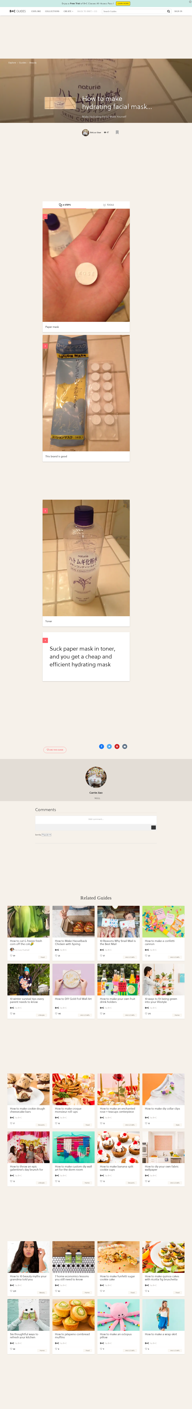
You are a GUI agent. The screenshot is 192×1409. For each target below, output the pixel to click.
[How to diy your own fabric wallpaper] (163, 1147)
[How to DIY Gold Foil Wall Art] (73, 979)
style (177, 1125)
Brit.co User (95, 132)
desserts (41, 1125)
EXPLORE (36, 11)
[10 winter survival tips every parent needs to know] (28, 979)
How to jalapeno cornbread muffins (72, 1336)
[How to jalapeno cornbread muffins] (73, 1315)
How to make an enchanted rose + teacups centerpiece (117, 1110)
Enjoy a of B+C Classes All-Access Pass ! (88, 3)
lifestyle (41, 1015)
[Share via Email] (124, 746)
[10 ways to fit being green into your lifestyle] (163, 979)
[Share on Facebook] (101, 746)
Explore (12, 62)
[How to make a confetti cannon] (163, 922)
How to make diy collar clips (162, 1108)
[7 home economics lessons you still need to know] (73, 1257)
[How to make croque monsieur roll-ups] (73, 1089)
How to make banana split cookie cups (116, 1168)
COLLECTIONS (52, 11)
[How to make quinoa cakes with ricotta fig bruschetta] (163, 1257)
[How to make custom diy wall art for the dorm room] (73, 1147)
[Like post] (117, 132)
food (43, 957)
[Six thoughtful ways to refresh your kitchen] (28, 1315)
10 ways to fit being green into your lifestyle (161, 1000)
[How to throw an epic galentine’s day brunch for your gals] (28, 1147)
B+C (65, 950)
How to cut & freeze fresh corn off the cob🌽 (26, 942)
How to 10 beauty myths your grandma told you (28, 1278)
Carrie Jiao (96, 792)
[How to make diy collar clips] (163, 1089)
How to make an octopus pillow (116, 1336)
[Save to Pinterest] (117, 746)
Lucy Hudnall (24, 950)
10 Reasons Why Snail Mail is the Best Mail (118, 942)
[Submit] (168, 11)
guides (22, 62)
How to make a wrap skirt (161, 1334)
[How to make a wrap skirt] (163, 1315)
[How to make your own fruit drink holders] (118, 979)
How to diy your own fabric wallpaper (162, 1168)
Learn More (123, 4)
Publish (153, 827)
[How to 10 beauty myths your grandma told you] (28, 1257)
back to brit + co (87, 11)
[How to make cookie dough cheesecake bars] (28, 1089)
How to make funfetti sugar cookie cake (117, 1278)
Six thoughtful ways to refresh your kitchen (24, 1336)
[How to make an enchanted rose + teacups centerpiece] (118, 1089)
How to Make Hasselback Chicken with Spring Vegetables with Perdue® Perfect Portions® (71, 945)
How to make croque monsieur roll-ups (68, 1110)
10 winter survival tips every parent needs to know (27, 1000)
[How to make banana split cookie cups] (118, 1147)
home (177, 1015)
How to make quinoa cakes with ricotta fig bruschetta (162, 1278)
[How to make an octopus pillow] (118, 1315)
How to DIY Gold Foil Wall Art (73, 998)
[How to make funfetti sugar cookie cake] (118, 1257)
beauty (42, 1293)
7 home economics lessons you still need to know (72, 1278)
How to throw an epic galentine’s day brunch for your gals (26, 1169)
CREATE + (68, 11)
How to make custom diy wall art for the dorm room (73, 1168)
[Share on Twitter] (109, 746)
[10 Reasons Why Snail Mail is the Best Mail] (118, 922)
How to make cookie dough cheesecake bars (27, 1110)
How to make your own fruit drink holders (117, 1000)
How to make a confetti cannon (160, 942)
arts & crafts (130, 957)
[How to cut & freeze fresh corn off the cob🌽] (28, 922)
